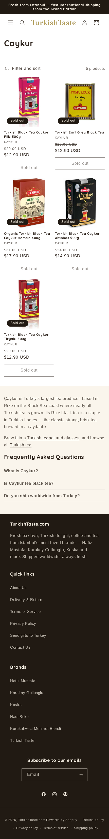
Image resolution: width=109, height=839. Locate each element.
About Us (18, 588)
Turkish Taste (22, 741)
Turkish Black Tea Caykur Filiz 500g (26, 134)
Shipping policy (86, 828)
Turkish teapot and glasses (53, 438)
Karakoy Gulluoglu (26, 693)
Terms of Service (25, 612)
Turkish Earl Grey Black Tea (79, 132)
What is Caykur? (21, 471)
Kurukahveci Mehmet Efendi (35, 729)
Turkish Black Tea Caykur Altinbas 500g (77, 235)
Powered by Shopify (61, 819)
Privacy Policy (23, 624)
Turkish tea (20, 445)
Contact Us (20, 647)
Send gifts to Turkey (28, 635)
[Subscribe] (81, 774)
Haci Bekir (19, 717)
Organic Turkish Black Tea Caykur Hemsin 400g (27, 235)
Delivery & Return (26, 600)
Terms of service (56, 828)
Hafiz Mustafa (22, 681)
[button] (10, 22)
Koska (16, 705)
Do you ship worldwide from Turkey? (42, 496)
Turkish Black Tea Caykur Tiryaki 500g (26, 336)
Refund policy (93, 819)
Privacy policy (27, 828)
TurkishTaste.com (31, 819)
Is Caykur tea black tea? (29, 483)
